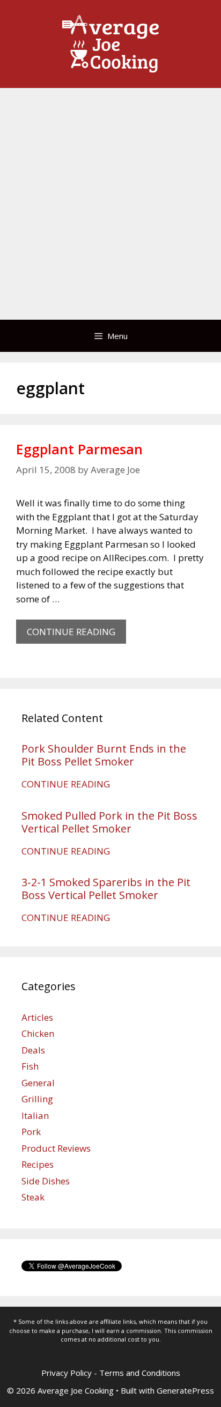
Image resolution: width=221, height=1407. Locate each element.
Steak (33, 1197)
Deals (33, 1050)
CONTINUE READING (76, 634)
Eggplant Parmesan (79, 449)
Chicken (37, 1033)
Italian (35, 1115)
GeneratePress (185, 1390)
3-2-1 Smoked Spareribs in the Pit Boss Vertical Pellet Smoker (105, 888)
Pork (31, 1131)
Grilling (37, 1099)
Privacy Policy (66, 1372)
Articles (37, 1017)
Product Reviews (56, 1148)
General (38, 1083)
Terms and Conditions (139, 1372)
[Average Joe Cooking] (110, 43)
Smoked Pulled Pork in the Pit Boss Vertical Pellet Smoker (109, 822)
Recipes (37, 1164)
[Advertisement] (110, 203)
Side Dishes (45, 1181)
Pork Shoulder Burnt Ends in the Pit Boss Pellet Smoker (103, 755)
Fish (30, 1066)
